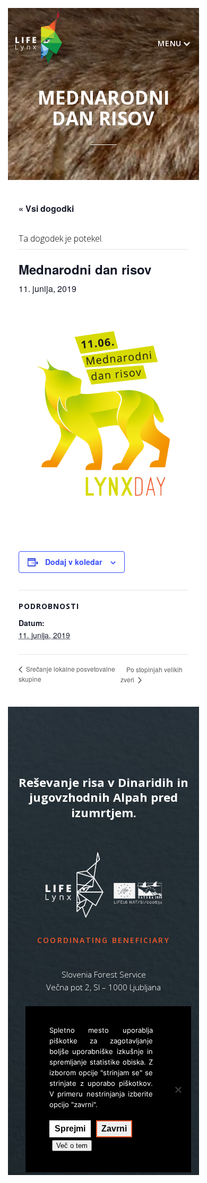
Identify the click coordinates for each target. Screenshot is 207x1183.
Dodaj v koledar (73, 561)
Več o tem (72, 1146)
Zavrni (114, 1128)
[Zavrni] (177, 1089)
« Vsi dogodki (46, 208)
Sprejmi (70, 1128)
